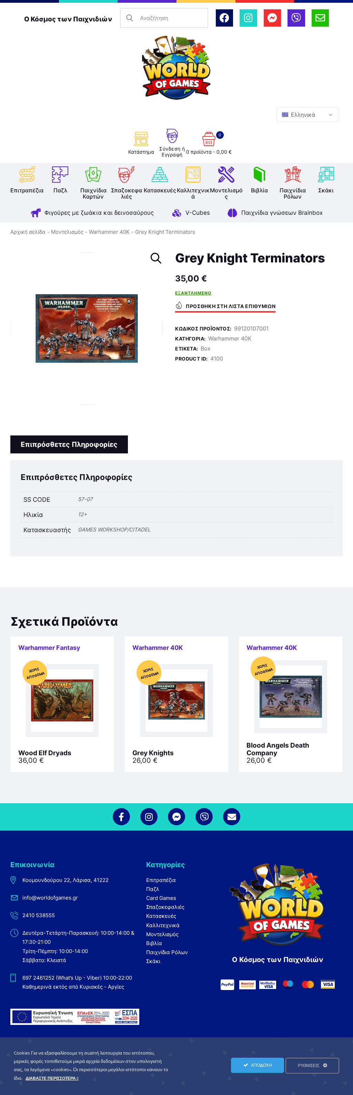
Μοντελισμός (67, 232)
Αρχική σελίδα (28, 232)
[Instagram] (248, 18)
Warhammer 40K (109, 232)
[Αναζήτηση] (130, 18)
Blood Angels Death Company (277, 749)
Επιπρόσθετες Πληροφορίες (69, 444)
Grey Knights (153, 753)
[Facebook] (224, 18)
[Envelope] (320, 18)
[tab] (69, 444)
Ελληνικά (302, 114)
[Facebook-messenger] (272, 18)
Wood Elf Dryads (44, 753)
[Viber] (296, 18)
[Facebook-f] (121, 816)
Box (206, 348)
